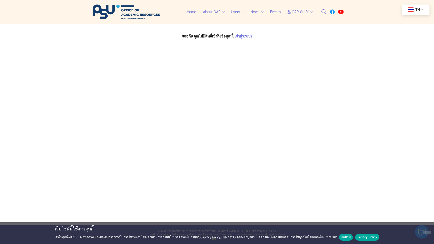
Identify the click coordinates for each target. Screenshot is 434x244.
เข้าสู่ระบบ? (243, 36)
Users (235, 12)
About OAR (212, 12)
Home (191, 12)
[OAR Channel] (341, 12)
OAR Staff (300, 12)
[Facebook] (332, 12)
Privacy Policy (367, 237)
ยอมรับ (346, 237)
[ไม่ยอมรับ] (427, 232)
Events (275, 12)
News (254, 12)
